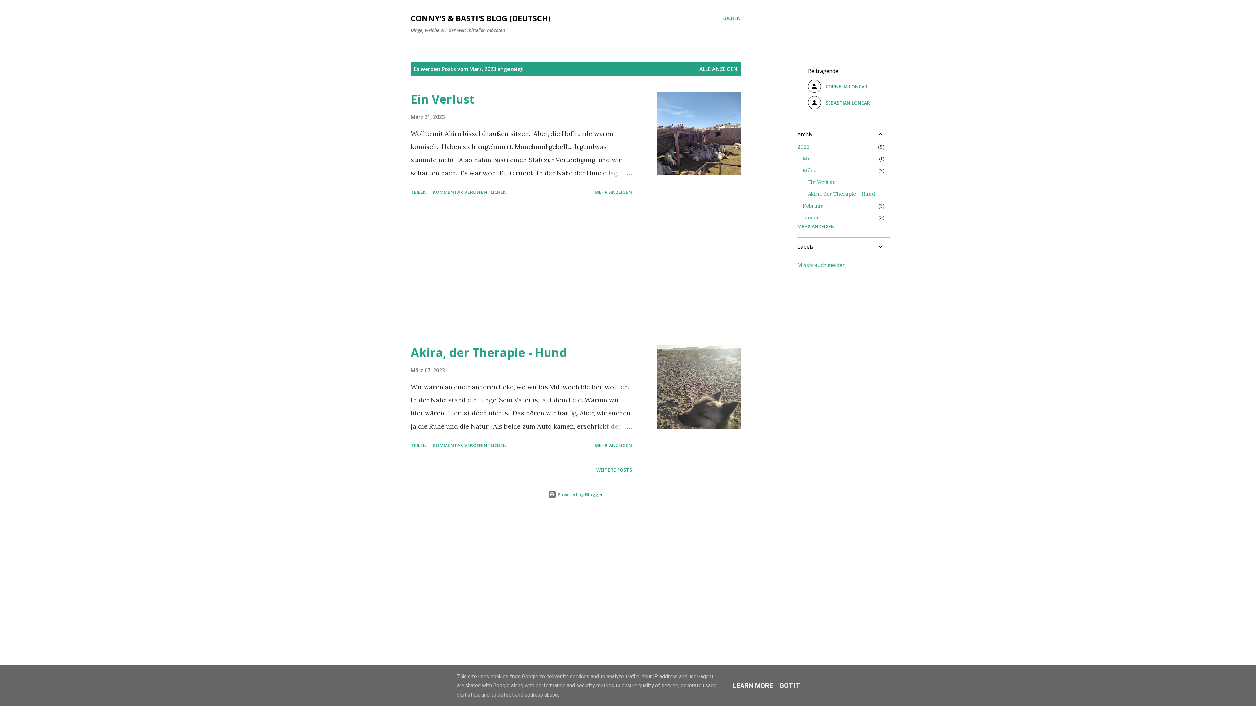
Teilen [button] (419, 192)
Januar (811, 217)
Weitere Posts (614, 470)
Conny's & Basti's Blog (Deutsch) (481, 18)
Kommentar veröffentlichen (470, 192)
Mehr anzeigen (613, 192)
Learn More (753, 686)
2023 (803, 146)
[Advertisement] (521, 271)
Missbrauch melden (821, 265)
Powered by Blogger (579, 494)
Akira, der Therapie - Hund (489, 353)
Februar (813, 205)
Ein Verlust (443, 99)
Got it (789, 686)
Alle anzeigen (718, 69)
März (809, 170)
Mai (807, 158)
